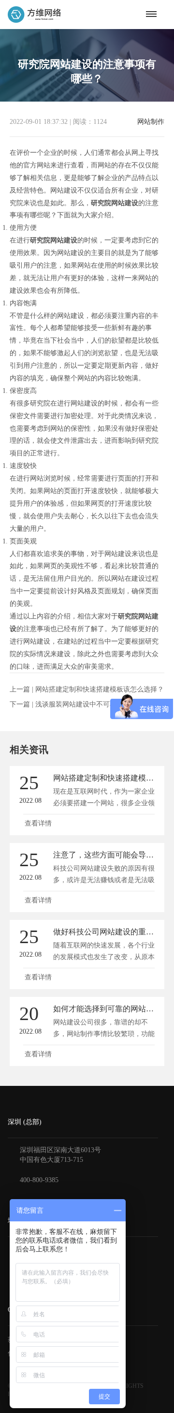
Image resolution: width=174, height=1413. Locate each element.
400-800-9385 (39, 1180)
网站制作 (150, 122)
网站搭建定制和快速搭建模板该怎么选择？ (99, 689)
